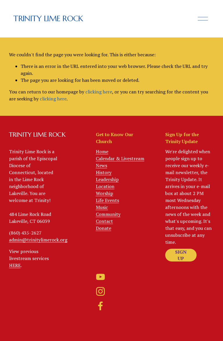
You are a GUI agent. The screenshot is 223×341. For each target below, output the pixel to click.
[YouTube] (100, 277)
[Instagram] (100, 291)
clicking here (98, 92)
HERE (15, 265)
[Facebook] (100, 306)
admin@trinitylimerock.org (38, 240)
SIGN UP (181, 255)
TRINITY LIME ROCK (48, 19)
